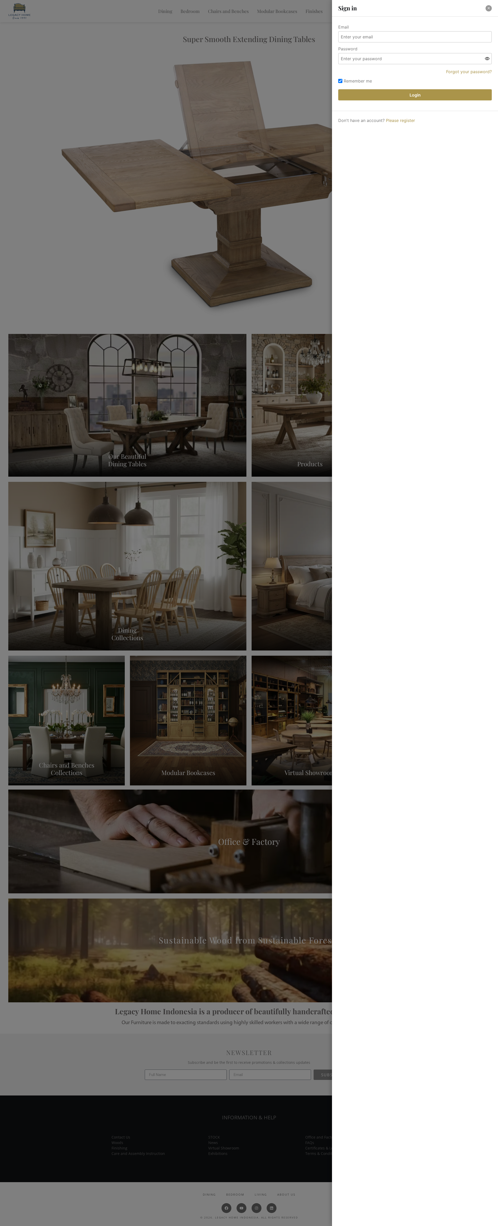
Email (343, 27)
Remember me (358, 81)
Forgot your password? (469, 71)
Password (347, 49)
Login (415, 95)
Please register (400, 120)
